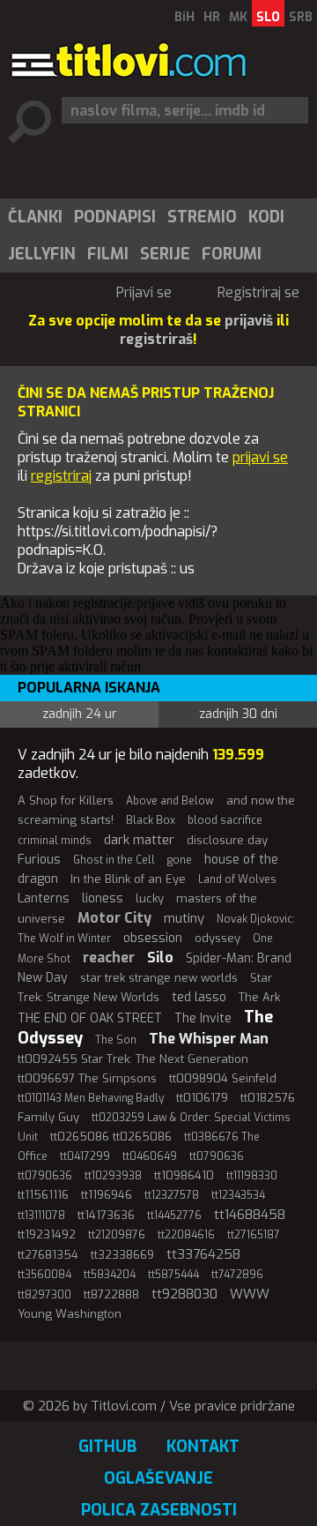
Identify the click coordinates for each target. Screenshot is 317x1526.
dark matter (139, 840)
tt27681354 (48, 1254)
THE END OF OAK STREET (90, 1018)
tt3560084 (44, 1275)
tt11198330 (251, 1176)
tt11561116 (43, 1194)
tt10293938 (113, 1176)
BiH (184, 17)
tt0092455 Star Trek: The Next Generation (133, 1058)
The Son (115, 1040)
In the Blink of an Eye (128, 878)
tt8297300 (44, 1295)
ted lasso (199, 997)
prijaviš (249, 320)
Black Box (150, 820)
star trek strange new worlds (159, 977)
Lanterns (44, 898)
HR (211, 17)
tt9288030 (184, 1294)
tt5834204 (110, 1275)
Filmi (108, 254)
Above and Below (170, 801)
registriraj (61, 476)
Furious (39, 859)
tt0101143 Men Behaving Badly (91, 1098)
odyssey (217, 938)
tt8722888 (111, 1294)
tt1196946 (106, 1194)
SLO (268, 17)
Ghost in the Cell (114, 860)
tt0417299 (85, 1156)
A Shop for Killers (66, 800)
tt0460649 (149, 1156)
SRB (301, 17)
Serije (165, 254)
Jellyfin (42, 254)
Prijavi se (144, 292)
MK (238, 17)
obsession (152, 938)
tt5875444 (173, 1275)
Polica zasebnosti (159, 1510)
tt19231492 (47, 1234)
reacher (109, 957)
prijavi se (260, 457)
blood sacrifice (225, 820)
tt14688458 (249, 1214)
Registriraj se (258, 292)
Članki (35, 217)
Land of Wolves (237, 879)
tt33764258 (203, 1254)
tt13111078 (41, 1215)
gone (179, 860)
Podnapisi (115, 217)
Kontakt (203, 1446)
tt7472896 (237, 1275)
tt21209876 (116, 1235)
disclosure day (227, 840)
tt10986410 (184, 1175)
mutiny (184, 918)
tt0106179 (202, 1097)
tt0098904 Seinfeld (222, 1078)
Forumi (232, 254)
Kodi (266, 217)
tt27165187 (253, 1235)
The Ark (259, 997)
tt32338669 (122, 1254)
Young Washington (70, 1313)
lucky (150, 898)
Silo (160, 957)
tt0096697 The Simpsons (87, 1078)
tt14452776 (174, 1215)
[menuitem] (34, 217)
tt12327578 (171, 1195)
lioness (102, 898)
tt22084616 (186, 1235)
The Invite (203, 1018)
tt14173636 (106, 1215)
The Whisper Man (209, 1038)
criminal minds (55, 841)
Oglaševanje (158, 1478)
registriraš (156, 339)
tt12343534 (238, 1195)
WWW (249, 1294)
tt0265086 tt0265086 (111, 1136)
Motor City (114, 918)
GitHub (107, 1446)
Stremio (202, 217)
